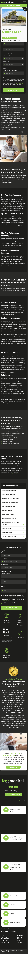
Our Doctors (5, 942)
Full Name (3, 552)
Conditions (4, 940)
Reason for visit (6, 61)
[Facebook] (10, 786)
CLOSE (25, 9)
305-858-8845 (19, 83)
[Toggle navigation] (24, 2)
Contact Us (4, 944)
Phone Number (6, 46)
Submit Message (13, 90)
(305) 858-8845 (14, 794)
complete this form (9, 755)
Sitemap (19, 942)
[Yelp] (17, 786)
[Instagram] (12, 786)
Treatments (5, 939)
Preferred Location (7, 55)
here (23, 85)
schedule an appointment (10, 474)
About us (4, 937)
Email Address (4, 558)
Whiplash (18, 380)
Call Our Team (13, 767)
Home (2, 935)
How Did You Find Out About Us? (10, 70)
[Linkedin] (15, 786)
